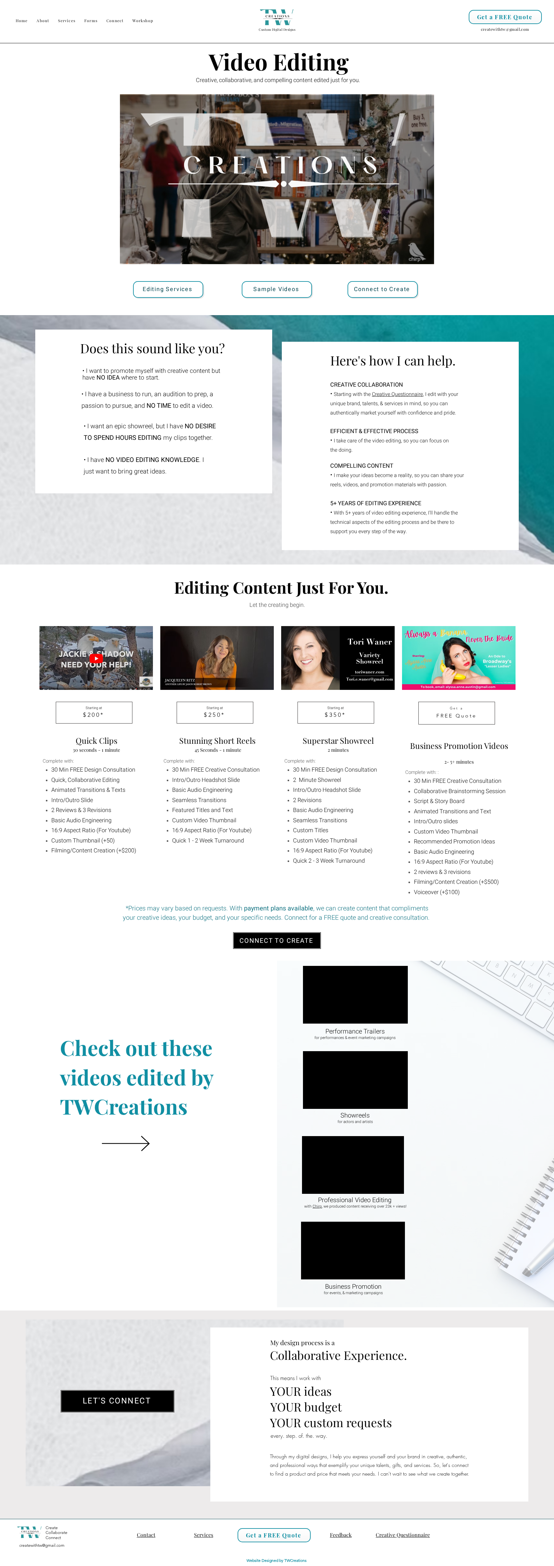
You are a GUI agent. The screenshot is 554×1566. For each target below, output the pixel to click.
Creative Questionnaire (397, 394)
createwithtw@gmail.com (505, 29)
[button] (67, 21)
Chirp (317, 1206)
